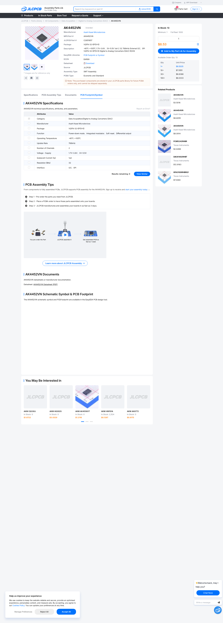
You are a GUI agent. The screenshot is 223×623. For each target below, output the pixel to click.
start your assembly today (136, 189)
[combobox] (104, 9)
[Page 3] (91, 421)
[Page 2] (87, 421)
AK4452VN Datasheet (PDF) (45, 284)
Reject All (44, 612)
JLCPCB (24, 21)
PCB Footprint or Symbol (94, 55)
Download (90, 63)
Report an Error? (143, 109)
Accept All (66, 612)
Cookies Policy (18, 605)
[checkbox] (29, 119)
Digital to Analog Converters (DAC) (93, 21)
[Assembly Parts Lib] (31, 9)
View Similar (142, 174)
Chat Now (208, 593)
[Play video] (65, 235)
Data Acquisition (68, 21)
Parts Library (36, 21)
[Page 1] (82, 421)
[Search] (157, 9)
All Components (51, 21)
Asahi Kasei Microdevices (94, 32)
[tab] (31, 94)
